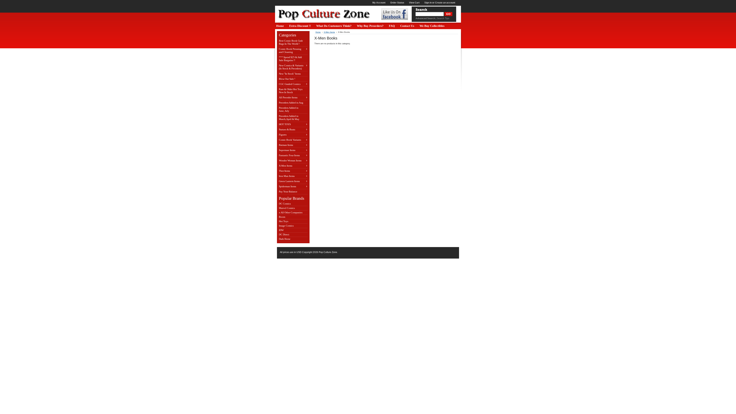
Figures (283, 134)
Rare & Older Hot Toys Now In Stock (290, 91)
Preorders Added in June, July (288, 109)
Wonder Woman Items (290, 160)
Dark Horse (284, 238)
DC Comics (285, 203)
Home (318, 32)
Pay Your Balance (288, 191)
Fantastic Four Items (289, 155)
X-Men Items (285, 166)
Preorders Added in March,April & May (289, 118)
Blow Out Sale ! (287, 78)
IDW (281, 230)
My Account (378, 3)
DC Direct (284, 234)
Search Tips (443, 18)
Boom (282, 216)
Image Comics (286, 225)
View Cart (414, 3)
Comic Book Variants (290, 140)
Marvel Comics (287, 208)
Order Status (397, 3)
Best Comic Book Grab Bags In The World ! (291, 42)
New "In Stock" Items (290, 73)
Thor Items (284, 171)
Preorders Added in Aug (291, 102)
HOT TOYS (285, 124)
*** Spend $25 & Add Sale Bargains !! (290, 59)
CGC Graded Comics (290, 84)
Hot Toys (283, 221)
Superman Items (287, 150)
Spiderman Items (287, 186)
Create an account (445, 3)
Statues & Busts (287, 129)
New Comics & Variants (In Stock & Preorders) (291, 67)
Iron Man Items (287, 176)
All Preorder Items (288, 97)
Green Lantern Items (289, 181)
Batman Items (286, 145)
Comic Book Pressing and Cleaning (290, 50)
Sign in (428, 3)
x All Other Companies (290, 212)
